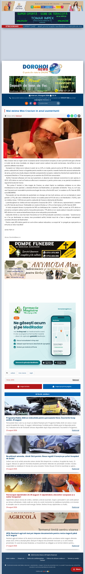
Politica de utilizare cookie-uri (56, 558)
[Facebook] (30, 103)
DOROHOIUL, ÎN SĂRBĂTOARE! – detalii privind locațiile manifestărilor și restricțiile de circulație (41, 26)
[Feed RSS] (26, 103)
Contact (42, 560)
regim (31, 373)
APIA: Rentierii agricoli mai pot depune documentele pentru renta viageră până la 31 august (41, 534)
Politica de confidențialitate (35, 558)
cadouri (13, 373)
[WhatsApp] (72, 115)
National (19, 116)
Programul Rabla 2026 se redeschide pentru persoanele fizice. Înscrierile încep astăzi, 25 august (40, 419)
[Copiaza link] (79, 115)
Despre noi (21, 558)
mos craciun (22, 373)
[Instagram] (34, 103)
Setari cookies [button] (10, 558)
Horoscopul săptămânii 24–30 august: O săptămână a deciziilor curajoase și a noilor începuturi (40, 496)
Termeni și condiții (73, 558)
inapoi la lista (24, 386)
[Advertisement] (42, 44)
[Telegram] (75, 115)
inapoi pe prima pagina (63, 386)
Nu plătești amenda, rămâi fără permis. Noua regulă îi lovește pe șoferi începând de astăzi (42, 457)
